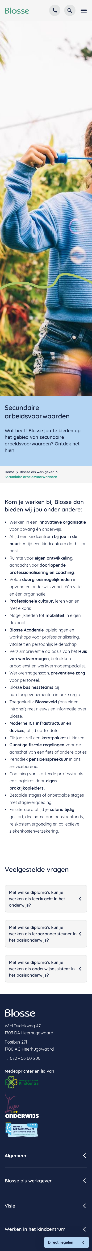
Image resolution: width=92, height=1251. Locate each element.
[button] (83, 10)
